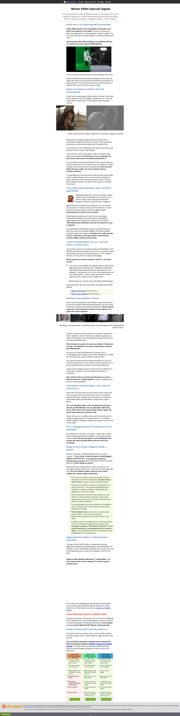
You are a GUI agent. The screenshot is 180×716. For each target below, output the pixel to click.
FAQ (100, 2)
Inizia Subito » (75, 699)
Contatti (80, 2)
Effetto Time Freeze (78, 291)
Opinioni (108, 2)
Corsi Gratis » (5, 714)
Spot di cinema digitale (79, 294)
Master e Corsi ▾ (90, 2)
